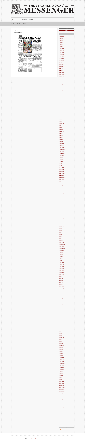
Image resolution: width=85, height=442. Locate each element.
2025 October (61, 56)
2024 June (61, 88)
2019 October (61, 199)
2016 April (61, 282)
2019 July (61, 204)
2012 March (61, 379)
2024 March (61, 94)
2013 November (62, 339)
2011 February (61, 405)
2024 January (61, 97)
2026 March (61, 46)
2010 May (61, 422)
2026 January (61, 50)
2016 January (61, 288)
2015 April (61, 305)
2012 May (61, 375)
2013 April (61, 353)
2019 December (61, 195)
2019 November (62, 197)
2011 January (61, 407)
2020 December (61, 171)
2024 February (61, 95)
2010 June (61, 420)
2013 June (61, 349)
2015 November (62, 292)
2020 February (61, 191)
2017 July (61, 252)
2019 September (62, 200)
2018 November (62, 220)
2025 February (61, 72)
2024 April (61, 92)
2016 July (61, 276)
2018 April (61, 234)
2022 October (61, 127)
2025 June (61, 64)
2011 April (61, 401)
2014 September (62, 319)
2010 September (62, 414)
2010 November (62, 410)
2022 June (61, 135)
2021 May (61, 161)
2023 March (61, 117)
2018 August (61, 226)
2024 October (61, 80)
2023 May (61, 113)
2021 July (61, 157)
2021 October (61, 151)
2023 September (62, 105)
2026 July (61, 38)
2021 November (62, 149)
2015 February (61, 309)
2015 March (61, 307)
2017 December (61, 242)
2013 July (61, 347)
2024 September (62, 82)
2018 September (62, 224)
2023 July (61, 109)
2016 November (62, 268)
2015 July (61, 300)
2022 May (61, 137)
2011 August (61, 393)
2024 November (62, 78)
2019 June (61, 206)
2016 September (62, 272)
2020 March (61, 189)
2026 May (61, 42)
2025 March (61, 70)
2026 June (61, 40)
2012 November (62, 363)
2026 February (61, 48)
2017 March (61, 260)
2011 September (62, 391)
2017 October (61, 246)
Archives (12, 23)
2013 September (62, 343)
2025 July (61, 62)
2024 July (61, 86)
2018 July (61, 228)
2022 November (62, 125)
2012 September (62, 367)
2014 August (61, 321)
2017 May (61, 256)
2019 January (61, 216)
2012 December (61, 361)
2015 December (61, 290)
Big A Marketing (33, 438)
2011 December (61, 385)
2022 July (61, 133)
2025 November (62, 54)
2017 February (61, 262)
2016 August (61, 274)
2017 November (62, 244)
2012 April (61, 377)
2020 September (62, 177)
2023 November (62, 101)
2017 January (61, 264)
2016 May (61, 280)
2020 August (61, 179)
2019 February (61, 214)
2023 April (61, 115)
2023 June (61, 111)
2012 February (61, 381)
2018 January (61, 240)
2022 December (61, 123)
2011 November (62, 387)
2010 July (61, 418)
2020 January (61, 193)
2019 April (61, 210)
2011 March (61, 403)
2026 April (61, 44)
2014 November (62, 315)
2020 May (61, 185)
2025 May (61, 66)
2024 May (61, 90)
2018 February (61, 238)
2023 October (61, 103)
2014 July (61, 323)
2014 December (61, 313)
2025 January (61, 74)
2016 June (61, 278)
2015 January (61, 311)
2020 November (62, 173)
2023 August (61, 107)
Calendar (18, 23)
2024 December (61, 76)
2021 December (61, 147)
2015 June (61, 302)
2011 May (61, 399)
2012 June (61, 373)
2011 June (61, 397)
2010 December (61, 409)
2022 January (61, 145)
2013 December (61, 337)
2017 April (61, 258)
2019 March (61, 212)
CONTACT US (32, 19)
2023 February (61, 119)
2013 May (61, 351)
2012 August (61, 369)
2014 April (61, 329)
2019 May (61, 208)
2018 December (61, 218)
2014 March (61, 331)
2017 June (61, 254)
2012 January (61, 383)
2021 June (61, 159)
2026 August (61, 36)
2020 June (61, 183)
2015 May (61, 304)
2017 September (62, 248)
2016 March (61, 284)
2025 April (61, 68)
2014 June (61, 325)
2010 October (61, 412)
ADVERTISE (24, 19)
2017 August (61, 250)
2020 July (61, 181)
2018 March (61, 236)
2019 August (61, 202)
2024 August (61, 84)
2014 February (61, 333)
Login (11, 82)
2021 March (61, 165)
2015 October (61, 294)
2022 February (61, 143)
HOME (12, 19)
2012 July (61, 371)
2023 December (61, 99)
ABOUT (17, 19)
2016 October (61, 270)
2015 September (62, 296)
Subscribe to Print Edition (27, 23)
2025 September (62, 58)
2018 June (61, 230)
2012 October (61, 365)
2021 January (61, 169)
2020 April (61, 187)
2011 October (61, 389)
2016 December (61, 266)
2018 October (61, 222)
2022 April (61, 139)
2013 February (61, 357)
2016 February (61, 286)
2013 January (61, 359)
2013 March (61, 355)
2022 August (61, 131)
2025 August (61, 60)
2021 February (61, 167)
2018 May (61, 232)
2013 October (61, 341)
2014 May (61, 327)
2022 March (61, 141)
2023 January (61, 121)
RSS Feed (63, 430)
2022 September (62, 129)
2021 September (62, 153)
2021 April (61, 163)
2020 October (61, 175)
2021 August (61, 155)
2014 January (61, 335)
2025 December (61, 52)
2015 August (61, 298)
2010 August (61, 416)
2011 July (61, 395)
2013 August (61, 345)
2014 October (61, 317)
